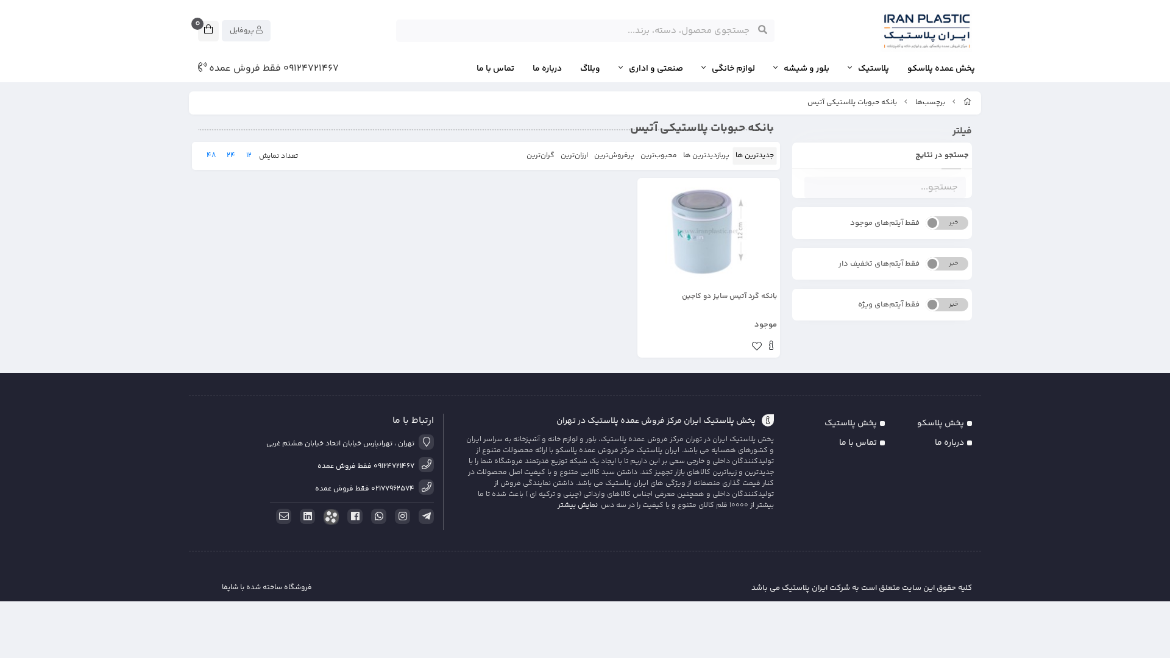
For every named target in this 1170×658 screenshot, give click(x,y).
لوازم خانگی (733, 69)
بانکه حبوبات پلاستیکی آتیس (852, 102)
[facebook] (353, 517)
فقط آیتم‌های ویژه (889, 305)
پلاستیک (873, 69)
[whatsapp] (376, 517)
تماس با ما (495, 69)
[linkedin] (305, 517)
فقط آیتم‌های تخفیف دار (879, 264)
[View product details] (771, 347)
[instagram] (400, 517)
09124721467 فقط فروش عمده (273, 69)
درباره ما (547, 69)
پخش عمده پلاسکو (941, 69)
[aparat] (329, 517)
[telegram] (424, 517)
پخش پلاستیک (850, 423)
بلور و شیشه (806, 69)
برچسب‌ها (930, 102)
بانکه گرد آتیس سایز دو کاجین (729, 296)
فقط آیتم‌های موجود (885, 223)
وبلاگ (590, 69)
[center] (763, 30)
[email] (281, 517)
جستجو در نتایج (942, 155)
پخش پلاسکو (940, 423)
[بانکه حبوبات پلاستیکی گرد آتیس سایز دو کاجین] (708, 231)
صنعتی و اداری (656, 69)
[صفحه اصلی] (967, 102)
